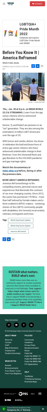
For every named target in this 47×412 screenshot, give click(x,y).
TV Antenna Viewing (33, 379)
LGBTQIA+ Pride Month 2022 (29, 29)
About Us (8, 340)
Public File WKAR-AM (33, 362)
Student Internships (13, 353)
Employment (10, 351)
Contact (8, 342)
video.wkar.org (10, 170)
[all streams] (43, 409)
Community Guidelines (29, 341)
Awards (8, 365)
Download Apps (31, 382)
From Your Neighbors (13, 374)
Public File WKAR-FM (33, 359)
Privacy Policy (30, 345)
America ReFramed (18, 231)
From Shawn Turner (13, 371)
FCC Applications (31, 364)
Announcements (11, 368)
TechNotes (29, 376)
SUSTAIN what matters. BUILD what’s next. (23, 274)
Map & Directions (11, 348)
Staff (7, 345)
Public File (28, 353)
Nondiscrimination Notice (32, 349)
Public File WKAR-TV (32, 356)
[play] (3, 409)
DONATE (38, 4)
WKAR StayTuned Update (21, 220)
